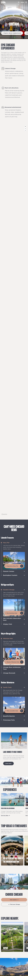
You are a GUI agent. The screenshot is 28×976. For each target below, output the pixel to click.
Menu (22, 2)
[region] (14, 320)
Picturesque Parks (9, 720)
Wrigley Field (7, 624)
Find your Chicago (15, 904)
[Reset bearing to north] (25, 130)
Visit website (13, 899)
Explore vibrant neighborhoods (12, 33)
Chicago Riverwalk (9, 673)
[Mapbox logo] (4, 514)
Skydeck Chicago (8, 590)
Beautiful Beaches (9, 716)
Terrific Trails (7, 687)
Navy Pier (6, 543)
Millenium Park (8, 638)
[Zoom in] (25, 127)
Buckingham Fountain (10, 575)
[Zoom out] (25, 128)
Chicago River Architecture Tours (12, 668)
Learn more (8, 763)
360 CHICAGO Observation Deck (12, 619)
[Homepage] (3, 3)
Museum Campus (8, 571)
